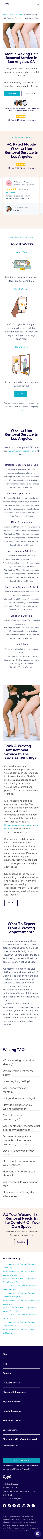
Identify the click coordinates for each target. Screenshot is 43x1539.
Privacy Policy (27, 1469)
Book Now (12, 93)
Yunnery (17, 210)
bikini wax (25, 825)
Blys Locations (16, 14)
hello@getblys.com (11, 1484)
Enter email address (11, 1445)
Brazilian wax (11, 825)
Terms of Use (12, 1469)
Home (5, 14)
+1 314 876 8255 (11, 1487)
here (21, 410)
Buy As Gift (30, 93)
